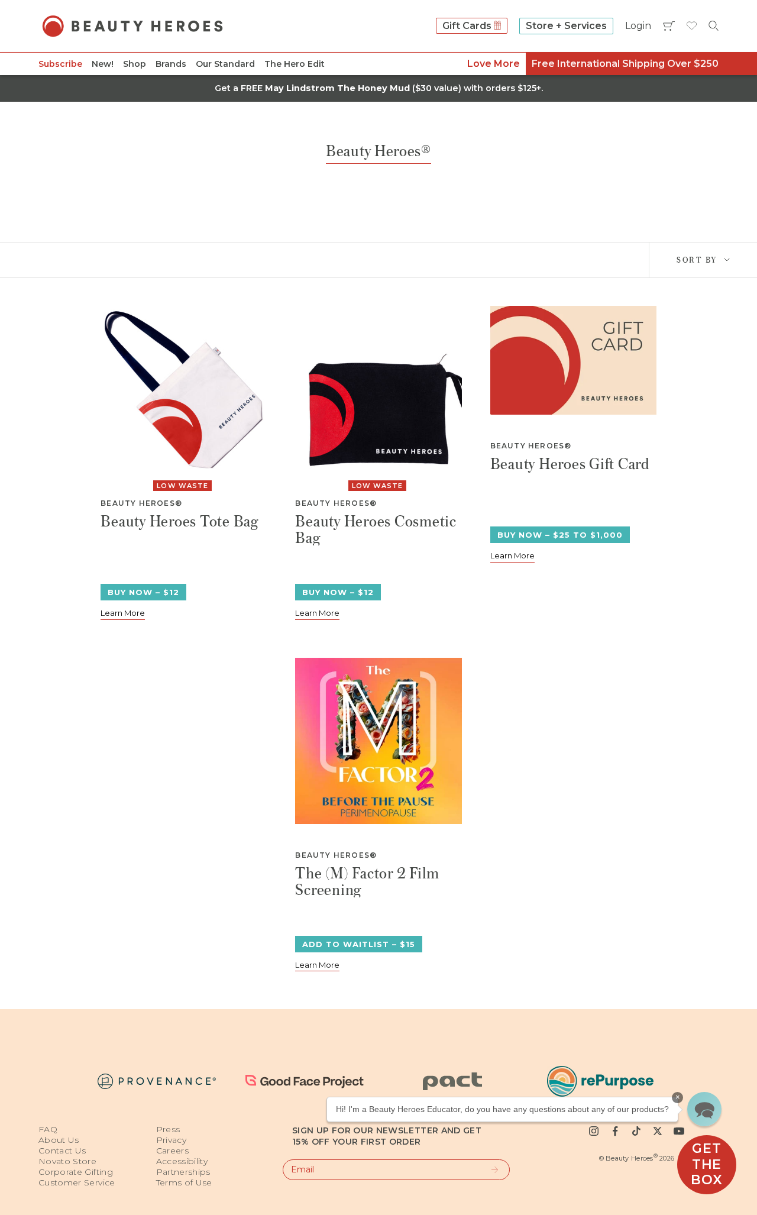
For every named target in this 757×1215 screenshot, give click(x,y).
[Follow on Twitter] (658, 1131)
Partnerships (183, 1171)
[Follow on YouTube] (679, 1131)
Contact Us (62, 1150)
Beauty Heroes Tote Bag (179, 522)
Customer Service (76, 1182)
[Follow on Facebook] (615, 1131)
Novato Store (67, 1161)
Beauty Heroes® (141, 503)
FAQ (47, 1129)
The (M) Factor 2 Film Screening (367, 880)
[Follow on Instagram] (594, 1131)
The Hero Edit (294, 64)
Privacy (171, 1140)
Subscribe (60, 64)
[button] (704, 1109)
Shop (134, 64)
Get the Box (706, 1164)
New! (103, 64)
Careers (172, 1150)
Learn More (123, 613)
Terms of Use (184, 1182)
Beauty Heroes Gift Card (570, 464)
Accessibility (182, 1161)
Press (168, 1129)
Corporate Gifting (75, 1171)
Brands (171, 64)
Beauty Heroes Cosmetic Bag (376, 528)
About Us (58, 1140)
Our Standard (225, 64)
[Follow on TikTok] (636, 1131)
